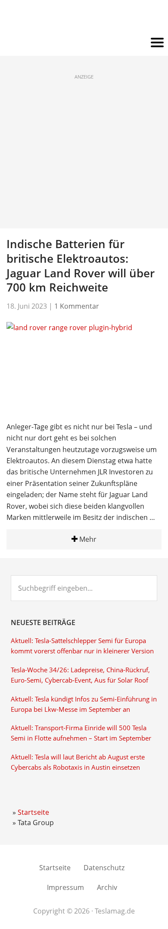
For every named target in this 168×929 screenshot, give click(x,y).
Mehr (87, 539)
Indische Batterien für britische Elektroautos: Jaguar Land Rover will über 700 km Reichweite (80, 265)
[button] (84, 43)
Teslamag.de (84, 18)
